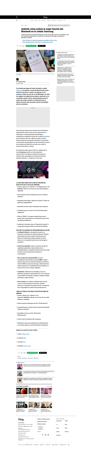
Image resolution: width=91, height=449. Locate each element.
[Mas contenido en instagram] (48, 434)
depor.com (42, 444)
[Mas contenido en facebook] (42, 434)
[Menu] (17, 17)
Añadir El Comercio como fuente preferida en (59, 25)
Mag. (25, 338)
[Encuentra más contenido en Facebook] (17, 46)
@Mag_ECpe (25, 334)
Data (66, 424)
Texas (40, 20)
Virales (57, 431)
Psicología (48, 20)
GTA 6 (64, 20)
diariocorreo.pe (55, 444)
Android (19, 358)
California (35, 20)
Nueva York (44, 20)
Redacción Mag (21, 81)
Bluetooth (36, 358)
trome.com (48, 444)
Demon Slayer (59, 20)
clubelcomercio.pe (29, 444)
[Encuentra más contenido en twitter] (20, 46)
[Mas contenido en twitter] (45, 434)
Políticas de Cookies (41, 423)
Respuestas (59, 420)
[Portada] (21, 421)
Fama (57, 428)
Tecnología (30, 358)
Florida (32, 20)
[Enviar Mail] (17, 81)
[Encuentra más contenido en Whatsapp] (23, 46)
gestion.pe (36, 444)
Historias (58, 435)
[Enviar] (17, 20)
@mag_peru (27, 346)
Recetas (67, 431)
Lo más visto (20, 362)
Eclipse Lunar (54, 20)
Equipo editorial (21, 422)
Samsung (24, 358)
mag (68, 444)
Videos (66, 420)
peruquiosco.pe (63, 444)
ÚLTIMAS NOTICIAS (61, 52)
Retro (66, 428)
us (56, 424)
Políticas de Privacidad (42, 421)
